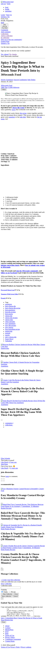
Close (16, 594)
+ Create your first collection (10, 580)
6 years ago (13, 462)
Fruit (2, 491)
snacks (7, 335)
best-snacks (9, 314)
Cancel (15, 596)
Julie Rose (4, 464)
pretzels (7, 333)
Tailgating (8, 341)
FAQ (7, 632)
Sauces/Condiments (20, 80)
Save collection (6, 596)
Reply (6, 462)
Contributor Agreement (13, 639)
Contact (7, 628)
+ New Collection (7, 594)
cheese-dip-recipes (11, 318)
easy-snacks (9, 327)
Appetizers (9, 80)
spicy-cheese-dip (10, 337)
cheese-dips (9, 320)
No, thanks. (13, 54)
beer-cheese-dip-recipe (12, 308)
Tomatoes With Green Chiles (9, 294)
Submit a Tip (5, 17)
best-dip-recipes (10, 312)
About (7, 626)
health (7, 9)
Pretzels (3, 298)
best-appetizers (10, 310)
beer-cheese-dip (10, 306)
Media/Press (9, 630)
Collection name (6, 585)
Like (2, 462)
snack (14, 109)
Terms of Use (9, 635)
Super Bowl (9, 339)
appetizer (12, 117)
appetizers (8, 304)
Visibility (4, 590)
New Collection (6, 584)
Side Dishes (31, 80)
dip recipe (23, 113)
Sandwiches (5, 348)
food (6, 7)
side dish (23, 117)
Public (5, 592)
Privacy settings (26, 647)
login (8, 4)
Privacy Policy (10, 637)
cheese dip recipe (18, 108)
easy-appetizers (10, 323)
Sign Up (9, 15)
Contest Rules (10, 641)
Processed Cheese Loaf (8, 290)
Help (6, 633)
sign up (3, 4)
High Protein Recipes (8, 529)
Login (3, 15)
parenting (8, 11)
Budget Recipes (6, 508)
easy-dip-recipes (10, 325)
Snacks (3, 80)
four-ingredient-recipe (12, 329)
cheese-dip (8, 316)
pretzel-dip (8, 331)
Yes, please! (5, 54)
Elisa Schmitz (5, 458)
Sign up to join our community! (11, 39)
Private (13, 592)
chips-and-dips (10, 322)
